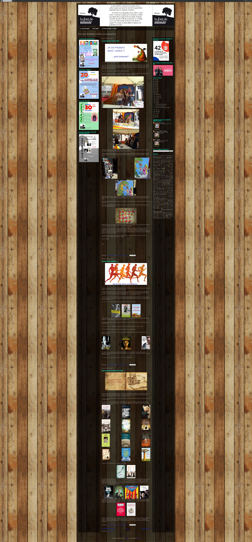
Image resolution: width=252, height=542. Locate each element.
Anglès (162, 158)
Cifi (166, 165)
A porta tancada (168, 156)
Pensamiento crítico (161, 205)
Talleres (166, 214)
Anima (166, 158)
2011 (156, 116)
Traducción (155, 217)
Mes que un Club (157, 199)
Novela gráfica (157, 204)
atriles (166, 159)
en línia (156, 180)
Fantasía (165, 182)
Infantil (160, 189)
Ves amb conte (157, 218)
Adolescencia (163, 157)
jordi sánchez (164, 190)
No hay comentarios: (124, 255)
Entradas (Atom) (110, 531)
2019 (156, 83)
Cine (171, 165)
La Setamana (168, 194)
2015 (156, 89)
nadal (165, 202)
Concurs (166, 172)
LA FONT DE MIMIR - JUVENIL (109, 28)
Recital (154, 209)
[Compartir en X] (132, 255)
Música (161, 202)
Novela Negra (164, 204)
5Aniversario (161, 156)
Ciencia (162, 165)
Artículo (159, 159)
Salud (163, 213)
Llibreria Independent (162, 197)
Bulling (171, 161)
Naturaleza (155, 203)
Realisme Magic (169, 208)
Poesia (165, 207)
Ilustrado (169, 188)
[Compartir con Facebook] (133, 255)
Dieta (159, 177)
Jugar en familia (161, 192)
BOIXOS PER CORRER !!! (110, 261)
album (158, 158)
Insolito (166, 189)
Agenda (168, 157)
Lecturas (168, 195)
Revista (172, 212)
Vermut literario (170, 217)
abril (157, 102)
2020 (156, 81)
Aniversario (170, 158)
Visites (166, 218)
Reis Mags (170, 211)
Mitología (165, 201)
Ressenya (167, 212)
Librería (155, 196)
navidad (159, 203)
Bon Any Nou (160, 161)
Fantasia (158, 182)
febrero (157, 111)
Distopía (163, 177)
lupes (171, 197)
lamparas (164, 195)
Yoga (169, 218)
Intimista (159, 190)
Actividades (156, 157)
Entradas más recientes (108, 528)
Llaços (166, 196)
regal (163, 211)
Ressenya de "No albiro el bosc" (165, 123)
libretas (159, 196)
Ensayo (160, 180)
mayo (157, 101)
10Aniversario (155, 155)
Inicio (127, 528)
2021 (156, 79)
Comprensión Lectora (157, 172)
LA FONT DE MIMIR (84, 28)
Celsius (163, 164)
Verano (165, 217)
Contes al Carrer (163, 173)
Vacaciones (160, 217)
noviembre (158, 96)
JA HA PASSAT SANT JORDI (110, 41)
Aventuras (164, 160)
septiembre (158, 97)
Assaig (163, 159)
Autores (159, 160)
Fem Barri (164, 183)
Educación (155, 178)
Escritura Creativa (161, 181)
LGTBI (172, 195)
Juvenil (168, 192)
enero (157, 113)
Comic (166, 171)
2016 (156, 88)
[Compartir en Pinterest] (135, 255)
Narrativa (170, 202)
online (154, 205)
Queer (164, 208)
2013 (156, 93)
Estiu (154, 182)
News (164, 203)
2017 (156, 86)
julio (156, 99)
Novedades (171, 203)
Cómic (171, 171)
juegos (157, 191)
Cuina (164, 175)
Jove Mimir (170, 190)
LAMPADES (160, 195)
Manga (154, 198)
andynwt (126, 538)
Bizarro (154, 161)
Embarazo (165, 179)
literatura (163, 196)
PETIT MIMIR (95, 28)
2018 (156, 84)
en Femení (171, 179)
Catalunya (154, 164)
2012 (156, 115)
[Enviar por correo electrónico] (130, 255)
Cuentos (160, 175)
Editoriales (168, 177)
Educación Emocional (164, 178)
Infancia (154, 189)
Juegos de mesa (163, 191)
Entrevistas (165, 180)
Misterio (159, 201)
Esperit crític (169, 181)
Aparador (154, 159)
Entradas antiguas (145, 528)
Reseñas (161, 212)
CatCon (159, 164)
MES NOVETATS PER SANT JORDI (112, 370)
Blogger (138, 538)
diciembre (158, 94)
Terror (164, 216)
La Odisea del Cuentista (159, 122)
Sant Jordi (168, 213)
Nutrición (170, 204)
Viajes (163, 218)
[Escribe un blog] (131, 255)
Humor (157, 188)
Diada (156, 177)
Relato (154, 212)
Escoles (155, 181)
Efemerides (160, 179)
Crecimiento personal (165, 174)
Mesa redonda (165, 199)
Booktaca (166, 161)
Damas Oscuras (170, 175)
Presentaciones (157, 208)
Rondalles (156, 213)
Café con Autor (157, 162)
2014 (156, 91)
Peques (168, 205)
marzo (157, 109)
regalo (166, 211)
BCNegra (170, 160)
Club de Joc (165, 166)
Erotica (172, 180)
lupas (168, 197)
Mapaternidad (160, 198)
